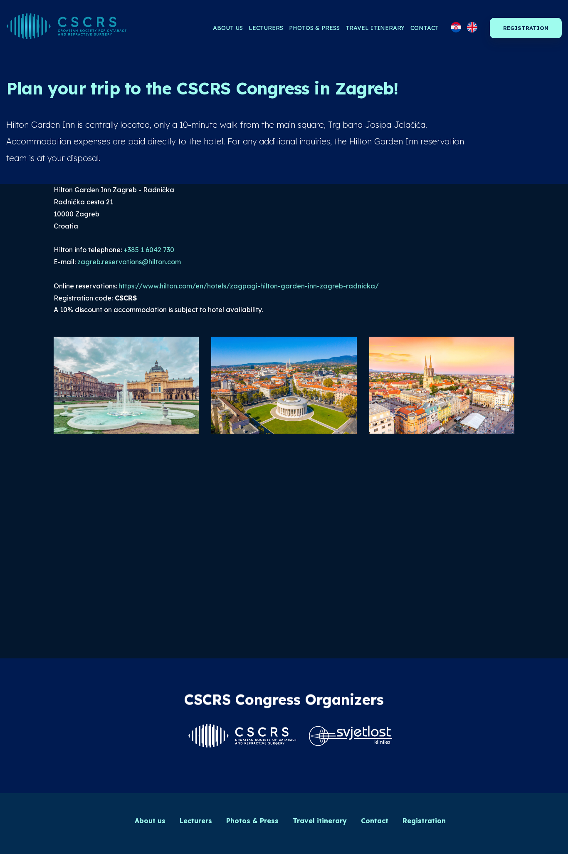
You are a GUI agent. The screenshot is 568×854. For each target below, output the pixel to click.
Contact (424, 28)
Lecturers (266, 28)
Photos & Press (314, 28)
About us (228, 28)
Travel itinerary (375, 28)
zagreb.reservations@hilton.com (129, 262)
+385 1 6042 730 (148, 250)
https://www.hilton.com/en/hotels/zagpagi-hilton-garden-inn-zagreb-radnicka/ (249, 286)
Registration (525, 28)
